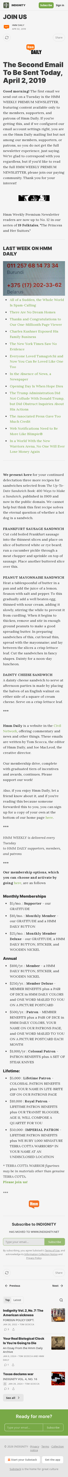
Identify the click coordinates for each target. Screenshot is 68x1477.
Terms (45, 1446)
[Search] (61, 1300)
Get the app (52, 1459)
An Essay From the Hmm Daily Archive (23, 1350)
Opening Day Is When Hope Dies (36, 386)
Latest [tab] (17, 1300)
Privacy (34, 1446)
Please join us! (15, 1182)
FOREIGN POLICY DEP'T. (18, 1320)
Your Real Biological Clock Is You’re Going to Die (23, 1341)
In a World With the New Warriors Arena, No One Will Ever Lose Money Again (37, 446)
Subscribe (46, 5)
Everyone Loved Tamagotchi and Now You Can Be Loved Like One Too (36, 361)
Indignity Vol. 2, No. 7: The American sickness (23, 1313)
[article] (34, 1320)
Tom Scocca (27, 1324)
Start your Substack (24, 1459)
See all (10, 1398)
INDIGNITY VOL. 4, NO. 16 (20, 1379)
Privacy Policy (33, 1258)
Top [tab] (7, 1300)
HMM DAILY (18, 25)
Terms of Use (52, 1250)
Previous (14, 1285)
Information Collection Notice (41, 1254)
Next (55, 1285)
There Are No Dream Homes (33, 312)
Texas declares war (18, 1374)
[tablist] (13, 1300)
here (49, 817)
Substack (15, 1469)
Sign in (60, 5)
